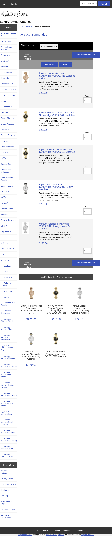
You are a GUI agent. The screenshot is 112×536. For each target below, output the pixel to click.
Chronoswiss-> (7, 84)
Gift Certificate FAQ (7, 502)
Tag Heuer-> (6, 232)
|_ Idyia (4, 272)
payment (4, 214)
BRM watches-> (7, 72)
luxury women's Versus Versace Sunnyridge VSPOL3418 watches (57, 113)
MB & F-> (5, 191)
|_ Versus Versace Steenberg (9, 439)
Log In (14, 4)
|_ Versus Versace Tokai (7, 447)
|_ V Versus (6, 291)
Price (65, 64)
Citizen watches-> (8, 89)
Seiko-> (4, 226)
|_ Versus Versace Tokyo (7, 455)
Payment (56, 530)
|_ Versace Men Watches (8, 304)
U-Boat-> (4, 243)
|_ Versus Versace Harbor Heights (7, 385)
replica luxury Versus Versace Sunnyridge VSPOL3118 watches (57, 150)
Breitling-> (5, 61)
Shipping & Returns (5, 471)
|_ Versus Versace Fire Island (6, 374)
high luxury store (25, 535)
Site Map (4, 496)
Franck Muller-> (7, 118)
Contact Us (5, 490)
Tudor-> (4, 237)
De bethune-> (6, 107)
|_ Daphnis (6, 266)
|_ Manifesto (6, 277)
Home (4, 4)
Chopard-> (5, 78)
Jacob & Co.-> (7, 164)
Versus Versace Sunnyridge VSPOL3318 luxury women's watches (54, 226)
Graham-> (5, 129)
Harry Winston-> (7, 147)
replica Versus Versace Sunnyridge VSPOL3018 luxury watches (56, 187)
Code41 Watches (8, 95)
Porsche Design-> (8, 220)
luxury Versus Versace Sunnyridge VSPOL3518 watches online (57, 75)
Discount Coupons (8, 510)
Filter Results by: (27, 45)
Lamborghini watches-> (6, 171)
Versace (29, 26)
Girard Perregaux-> (9, 124)
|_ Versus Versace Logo (6, 412)
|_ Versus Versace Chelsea (8, 357)
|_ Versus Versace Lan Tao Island (8, 403)
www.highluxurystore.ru (55, 535)
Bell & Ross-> (7, 41)
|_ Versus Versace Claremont (9, 365)
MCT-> (3, 197)
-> (5, 260)
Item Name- (49, 64)
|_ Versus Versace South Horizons (7, 422)
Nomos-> (4, 203)
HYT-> (3, 158)
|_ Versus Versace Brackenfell (5, 337)
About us (45, 530)
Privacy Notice (7, 479)
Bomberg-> (5, 55)
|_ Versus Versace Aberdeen (8, 328)
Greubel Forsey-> (8, 135)
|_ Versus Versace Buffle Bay (7, 347)
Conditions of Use (8, 484)
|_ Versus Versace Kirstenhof (9, 394)
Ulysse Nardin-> (7, 249)
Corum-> (4, 101)
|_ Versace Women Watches (8, 320)
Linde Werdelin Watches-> (7, 179)
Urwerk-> (4, 254)
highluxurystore (87, 535)
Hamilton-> (5, 141)
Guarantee (67, 530)
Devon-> (4, 112)
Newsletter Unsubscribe (6, 516)
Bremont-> (5, 67)
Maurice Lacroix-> (8, 186)
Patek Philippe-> (8, 209)
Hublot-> (4, 152)
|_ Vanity (5, 297)
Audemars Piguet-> (8, 34)
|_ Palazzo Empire (6, 284)
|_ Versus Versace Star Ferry (9, 431)
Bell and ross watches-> (6, 48)
